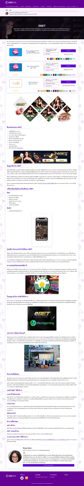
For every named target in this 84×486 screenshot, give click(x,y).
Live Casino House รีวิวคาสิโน (68, 85)
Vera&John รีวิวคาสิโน (68, 54)
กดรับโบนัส (68, 50)
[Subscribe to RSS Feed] (26, 478)
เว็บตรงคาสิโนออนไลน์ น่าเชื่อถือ (12, 6)
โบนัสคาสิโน (49, 6)
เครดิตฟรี (22, 6)
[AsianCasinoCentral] (12, 4)
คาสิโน (6, 10)
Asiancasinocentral (44, 450)
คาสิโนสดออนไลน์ (56, 171)
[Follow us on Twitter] (22, 478)
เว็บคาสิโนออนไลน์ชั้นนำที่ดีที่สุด (47, 183)
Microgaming (20, 148)
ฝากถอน (68, 6)
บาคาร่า (8, 173)
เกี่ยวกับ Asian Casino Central (41, 477)
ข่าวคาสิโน (73, 6)
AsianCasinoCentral (49, 483)
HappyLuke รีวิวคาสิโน (68, 69)
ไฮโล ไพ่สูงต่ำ (52, 477)
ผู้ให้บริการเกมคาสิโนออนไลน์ (59, 6)
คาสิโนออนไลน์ (28, 6)
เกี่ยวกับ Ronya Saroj (48, 465)
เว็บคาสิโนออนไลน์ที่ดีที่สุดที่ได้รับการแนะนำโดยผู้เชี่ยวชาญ (53, 439)
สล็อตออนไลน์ (35, 6)
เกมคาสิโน (42, 6)
